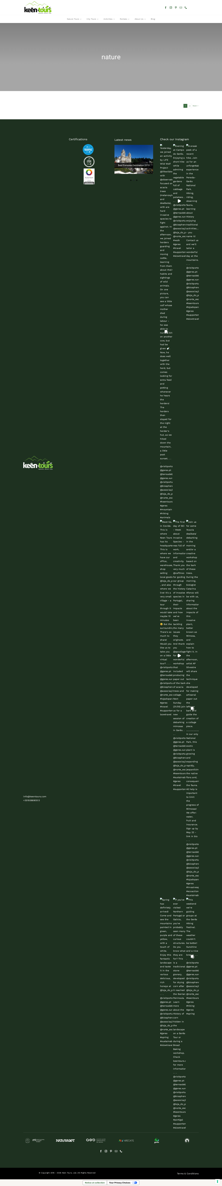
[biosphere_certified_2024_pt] (89, 169)
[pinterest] (176, 7)
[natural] (65, 1140)
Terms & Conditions (188, 1173)
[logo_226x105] (37, 2)
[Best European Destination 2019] (133, 159)
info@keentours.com (34, 796)
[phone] (186, 7)
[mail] (181, 7)
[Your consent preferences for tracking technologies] (217, 1181)
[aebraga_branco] (95, 1139)
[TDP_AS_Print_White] (89, 157)
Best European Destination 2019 (134, 165)
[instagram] (171, 7)
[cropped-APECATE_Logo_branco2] (126, 1139)
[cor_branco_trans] (38, 457)
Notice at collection (95, 1182)
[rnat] (35, 1139)
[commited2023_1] (88, 145)
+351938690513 (31, 800)
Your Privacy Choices (119, 1182)
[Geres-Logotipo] (156, 1138)
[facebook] (165, 7)
